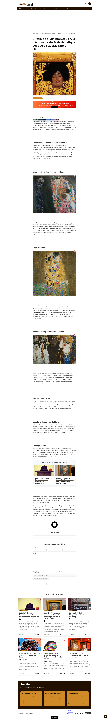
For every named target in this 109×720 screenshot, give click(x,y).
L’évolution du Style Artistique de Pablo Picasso (78, 654)
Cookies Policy (70, 715)
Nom (34, 547)
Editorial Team (40, 49)
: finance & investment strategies (53, 698)
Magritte (69, 507)
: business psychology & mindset (52, 700)
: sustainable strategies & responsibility (77, 696)
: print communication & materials (29, 701)
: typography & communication (29, 700)
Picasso (35, 509)
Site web (64, 547)
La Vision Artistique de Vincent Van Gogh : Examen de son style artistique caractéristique (54, 616)
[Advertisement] (54, 21)
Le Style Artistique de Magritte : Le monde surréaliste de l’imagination (29, 615)
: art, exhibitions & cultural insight (76, 698)
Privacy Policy (70, 713)
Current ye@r (36, 581)
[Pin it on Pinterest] (75, 53)
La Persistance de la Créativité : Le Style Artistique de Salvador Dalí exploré (53, 656)
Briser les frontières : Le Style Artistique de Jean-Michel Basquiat (29, 655)
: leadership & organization (51, 696)
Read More (37, 634)
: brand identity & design (28, 696)
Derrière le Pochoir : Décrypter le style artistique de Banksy (79, 615)
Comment (35, 553)
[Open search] (86, 3)
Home (34, 33)
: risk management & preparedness (76, 703)
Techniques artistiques (54, 8)
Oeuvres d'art (34, 8)
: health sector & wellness (74, 700)
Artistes (20, 8)
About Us (70, 710)
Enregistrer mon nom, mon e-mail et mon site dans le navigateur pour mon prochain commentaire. (52, 571)
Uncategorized (65, 8)
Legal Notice (70, 712)
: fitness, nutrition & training (74, 701)
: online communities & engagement (30, 703)
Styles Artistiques (43, 8)
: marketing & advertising (27, 698)
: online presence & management (53, 701)
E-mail (49, 547)
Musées (27, 8)
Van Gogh (41, 509)
